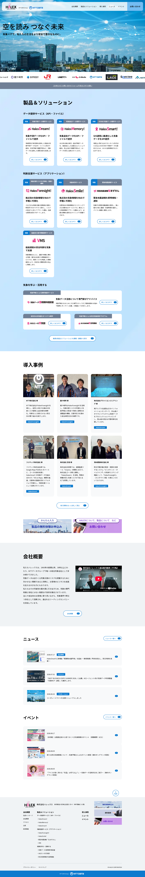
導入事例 (103, 6)
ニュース (112, 6)
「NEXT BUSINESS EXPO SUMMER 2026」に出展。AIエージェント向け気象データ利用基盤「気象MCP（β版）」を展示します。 (79, 679)
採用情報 (26, 829)
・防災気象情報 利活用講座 (45, 857)
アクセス (26, 822)
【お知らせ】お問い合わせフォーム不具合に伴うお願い (72, 85)
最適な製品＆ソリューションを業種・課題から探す (70, 338)
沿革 (24, 826)
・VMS (39, 843)
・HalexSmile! (41, 836)
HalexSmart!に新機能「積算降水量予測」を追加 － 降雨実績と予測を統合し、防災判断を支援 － (79, 659)
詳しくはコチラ (36, 160)
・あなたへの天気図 (43, 853)
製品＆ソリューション (89, 6)
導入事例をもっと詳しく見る (70, 505)
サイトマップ (42, 867)
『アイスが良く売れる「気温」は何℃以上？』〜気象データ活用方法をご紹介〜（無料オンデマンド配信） (79, 773)
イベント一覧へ (110, 717)
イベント (121, 6)
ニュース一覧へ (110, 638)
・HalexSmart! (42, 826)
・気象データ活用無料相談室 (46, 850)
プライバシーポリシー (29, 867)
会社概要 (75, 6)
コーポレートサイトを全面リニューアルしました (64, 698)
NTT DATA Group (64, 874)
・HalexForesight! (43, 833)
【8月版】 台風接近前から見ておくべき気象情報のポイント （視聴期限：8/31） (75, 737)
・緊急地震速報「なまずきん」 (46, 840)
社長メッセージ (28, 815)
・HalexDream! (42, 819)
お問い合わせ (135, 6)
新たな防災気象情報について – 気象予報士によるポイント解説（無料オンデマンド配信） (78, 755)
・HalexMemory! (42, 822)
